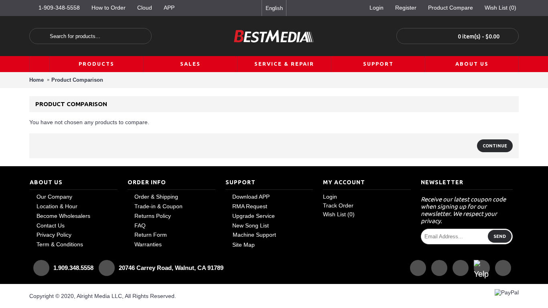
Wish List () (339, 214)
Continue (495, 145)
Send (499, 236)
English (274, 8)
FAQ (140, 225)
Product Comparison (77, 80)
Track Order (338, 205)
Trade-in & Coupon (158, 206)
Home (36, 80)
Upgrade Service (253, 216)
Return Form (150, 235)
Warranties (148, 244)
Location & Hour (57, 206)
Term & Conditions (60, 244)
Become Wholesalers (63, 216)
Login (330, 196)
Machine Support (254, 235)
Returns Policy (152, 216)
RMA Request (249, 206)
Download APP (251, 196)
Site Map (243, 245)
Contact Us (51, 225)
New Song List (250, 225)
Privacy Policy (54, 235)
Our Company (54, 196)
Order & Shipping (156, 196)
